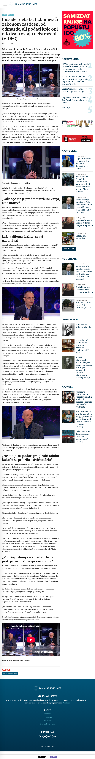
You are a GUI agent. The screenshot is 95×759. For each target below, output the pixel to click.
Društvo (4, 14)
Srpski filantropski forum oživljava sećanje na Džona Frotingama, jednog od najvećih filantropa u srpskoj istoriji (84, 367)
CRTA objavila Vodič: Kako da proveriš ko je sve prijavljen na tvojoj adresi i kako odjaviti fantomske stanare (75, 68)
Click (53, 757)
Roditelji (66, 107)
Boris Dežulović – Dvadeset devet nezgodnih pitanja (74, 90)
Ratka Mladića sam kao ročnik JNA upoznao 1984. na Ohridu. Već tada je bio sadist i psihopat (84, 206)
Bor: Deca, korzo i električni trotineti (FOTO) (84, 305)
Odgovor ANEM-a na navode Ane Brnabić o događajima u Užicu (75, 100)
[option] (31, 80)
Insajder (10, 14)
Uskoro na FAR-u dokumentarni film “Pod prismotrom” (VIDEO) (83, 436)
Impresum (47, 717)
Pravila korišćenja (47, 724)
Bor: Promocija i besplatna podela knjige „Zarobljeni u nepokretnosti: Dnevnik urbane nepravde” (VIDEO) (84, 419)
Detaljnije (66, 703)
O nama (47, 714)
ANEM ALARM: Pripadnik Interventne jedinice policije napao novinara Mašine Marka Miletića (75, 80)
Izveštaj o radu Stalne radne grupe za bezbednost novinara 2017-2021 (82, 346)
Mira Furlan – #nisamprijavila (83, 325)
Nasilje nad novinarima (10, 673)
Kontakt (47, 720)
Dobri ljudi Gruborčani (81, 237)
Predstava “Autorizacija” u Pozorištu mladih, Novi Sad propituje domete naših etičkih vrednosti (84, 399)
